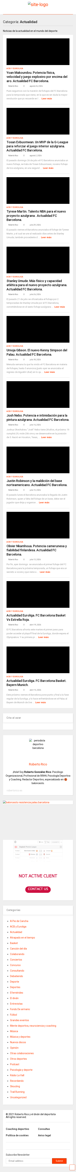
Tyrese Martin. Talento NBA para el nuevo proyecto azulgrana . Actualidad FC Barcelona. (36, 216)
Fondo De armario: (20, 1009)
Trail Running (17, 1091)
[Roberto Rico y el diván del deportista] (38, 4)
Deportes (15, 987)
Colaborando (17, 954)
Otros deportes (18, 1058)
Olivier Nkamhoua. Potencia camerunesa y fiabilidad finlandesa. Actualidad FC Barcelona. (37, 550)
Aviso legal (44, 1135)
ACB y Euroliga (15, 68)
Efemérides (16, 992)
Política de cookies (17, 1135)
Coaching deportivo (17, 1129)
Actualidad (16, 932)
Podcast (14, 1064)
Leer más (47, 98)
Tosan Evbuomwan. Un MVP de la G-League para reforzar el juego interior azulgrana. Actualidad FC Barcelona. (37, 146)
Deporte (14, 981)
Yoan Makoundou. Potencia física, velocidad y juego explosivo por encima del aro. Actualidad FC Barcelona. (37, 77)
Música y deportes (20, 1036)
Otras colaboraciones (22, 1053)
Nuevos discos (18, 1042)
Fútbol (13, 1014)
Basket (14, 943)
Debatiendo (16, 976)
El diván (14, 998)
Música (14, 1031)
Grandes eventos (19, 1020)
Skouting (15, 1086)
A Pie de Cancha (19, 921)
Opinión (14, 1047)
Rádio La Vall (17, 1075)
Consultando (17, 970)
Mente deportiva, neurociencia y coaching (33, 1025)
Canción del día (18, 948)
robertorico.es (14, 790)
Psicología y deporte (21, 1069)
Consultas (44, 1129)
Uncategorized (18, 1097)
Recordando (17, 1080)
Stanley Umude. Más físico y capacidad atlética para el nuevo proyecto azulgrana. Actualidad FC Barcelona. (37, 285)
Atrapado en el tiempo (22, 937)
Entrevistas (16, 1003)
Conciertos (16, 959)
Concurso (15, 965)
